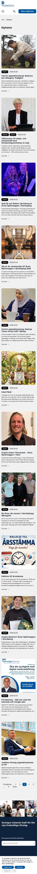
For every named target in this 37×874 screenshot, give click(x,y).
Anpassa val (7, 871)
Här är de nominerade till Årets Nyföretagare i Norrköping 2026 (16, 267)
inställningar (10, 864)
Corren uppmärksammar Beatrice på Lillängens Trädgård (17, 77)
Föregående (7, 784)
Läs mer (5, 91)
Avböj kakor (20, 867)
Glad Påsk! (6, 392)
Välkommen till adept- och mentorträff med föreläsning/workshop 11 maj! (15, 140)
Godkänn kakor (8, 867)
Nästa (15, 787)
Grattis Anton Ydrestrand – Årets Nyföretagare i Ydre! (16, 454)
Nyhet (5, 72)
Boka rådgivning (27, 11)
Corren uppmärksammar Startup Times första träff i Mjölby (16, 330)
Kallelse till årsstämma (12, 576)
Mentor (5, 134)
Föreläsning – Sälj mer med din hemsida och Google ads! (16, 701)
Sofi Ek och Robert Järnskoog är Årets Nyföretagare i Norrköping (16, 204)
